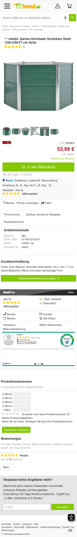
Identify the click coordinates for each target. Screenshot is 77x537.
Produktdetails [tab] (12, 214)
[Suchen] (72, 17)
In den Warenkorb (41, 166)
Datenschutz (55, 325)
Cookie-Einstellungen (50, 527)
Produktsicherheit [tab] (13, 222)
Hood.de (26, 6)
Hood (5, 26)
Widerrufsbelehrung (14, 329)
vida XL (7, 299)
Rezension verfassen (16, 430)
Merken (10, 202)
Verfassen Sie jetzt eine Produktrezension (48, 421)
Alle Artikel (49, 318)
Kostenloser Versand (62, 158)
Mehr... (7, 467)
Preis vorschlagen (29, 202)
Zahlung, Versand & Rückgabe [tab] (43, 214)
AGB (42, 325)
